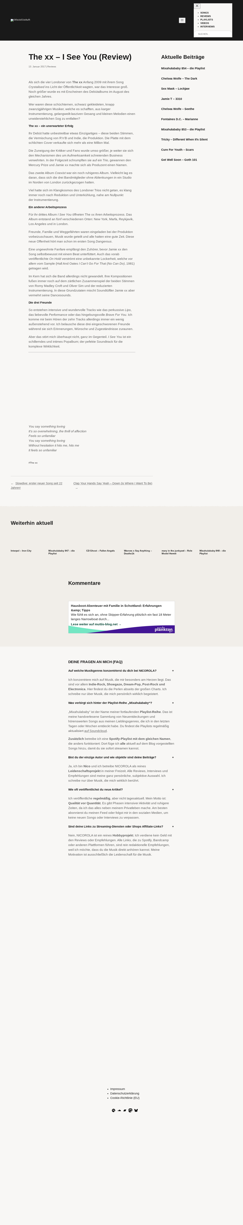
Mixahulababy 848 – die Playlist (213, 552)
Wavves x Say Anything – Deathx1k (138, 552)
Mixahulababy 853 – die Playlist (183, 129)
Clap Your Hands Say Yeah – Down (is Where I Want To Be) (112, 483)
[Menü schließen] (197, 6)
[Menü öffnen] (182, 20)
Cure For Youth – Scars (177, 149)
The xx (34, 462)
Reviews (51, 66)
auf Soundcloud (95, 731)
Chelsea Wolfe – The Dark (179, 78)
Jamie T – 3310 (171, 99)
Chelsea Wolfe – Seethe (177, 109)
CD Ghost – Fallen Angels (100, 550)
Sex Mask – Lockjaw (175, 88)
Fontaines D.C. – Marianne (179, 119)
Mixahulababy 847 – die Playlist (61, 552)
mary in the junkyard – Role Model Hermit (177, 552)
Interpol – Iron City (21, 550)
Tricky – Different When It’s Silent (184, 139)
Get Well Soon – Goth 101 (179, 159)
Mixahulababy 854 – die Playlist (183, 68)
